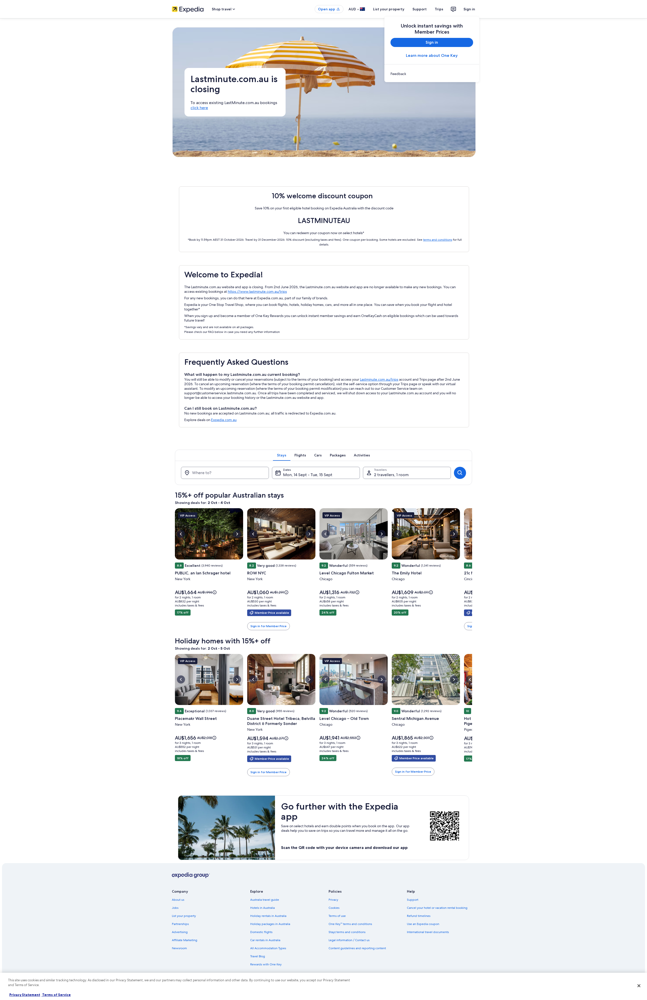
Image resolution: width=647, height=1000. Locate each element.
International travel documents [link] (428, 932)
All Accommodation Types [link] (268, 948)
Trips (439, 9)
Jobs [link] (175, 908)
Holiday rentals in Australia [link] (268, 916)
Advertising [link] (180, 932)
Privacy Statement (24, 995)
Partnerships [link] (180, 924)
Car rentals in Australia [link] (265, 940)
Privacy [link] (333, 900)
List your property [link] (184, 916)
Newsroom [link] (179, 948)
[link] (431, 73)
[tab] (281, 455)
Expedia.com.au (224, 420)
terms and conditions (437, 239)
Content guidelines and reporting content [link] (357, 948)
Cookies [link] (334, 908)
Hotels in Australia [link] (262, 908)
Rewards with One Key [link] (266, 964)
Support (419, 9)
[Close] (638, 985)
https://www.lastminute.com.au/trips (257, 291)
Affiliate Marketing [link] (184, 940)
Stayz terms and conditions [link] (347, 932)
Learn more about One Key (432, 55)
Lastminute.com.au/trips (379, 379)
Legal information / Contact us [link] (349, 940)
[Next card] (472, 570)
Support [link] (412, 900)
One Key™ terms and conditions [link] (350, 924)
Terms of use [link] (337, 916)
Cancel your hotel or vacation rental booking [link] (437, 908)
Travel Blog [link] (257, 956)
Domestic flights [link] (261, 932)
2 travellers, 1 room (391, 474)
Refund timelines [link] (418, 916)
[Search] (460, 473)
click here (199, 107)
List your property (388, 9)
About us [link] (178, 900)
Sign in (469, 9)
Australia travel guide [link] (264, 900)
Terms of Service (56, 995)
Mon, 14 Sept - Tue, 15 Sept (307, 474)
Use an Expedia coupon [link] (423, 924)
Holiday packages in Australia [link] (270, 924)
